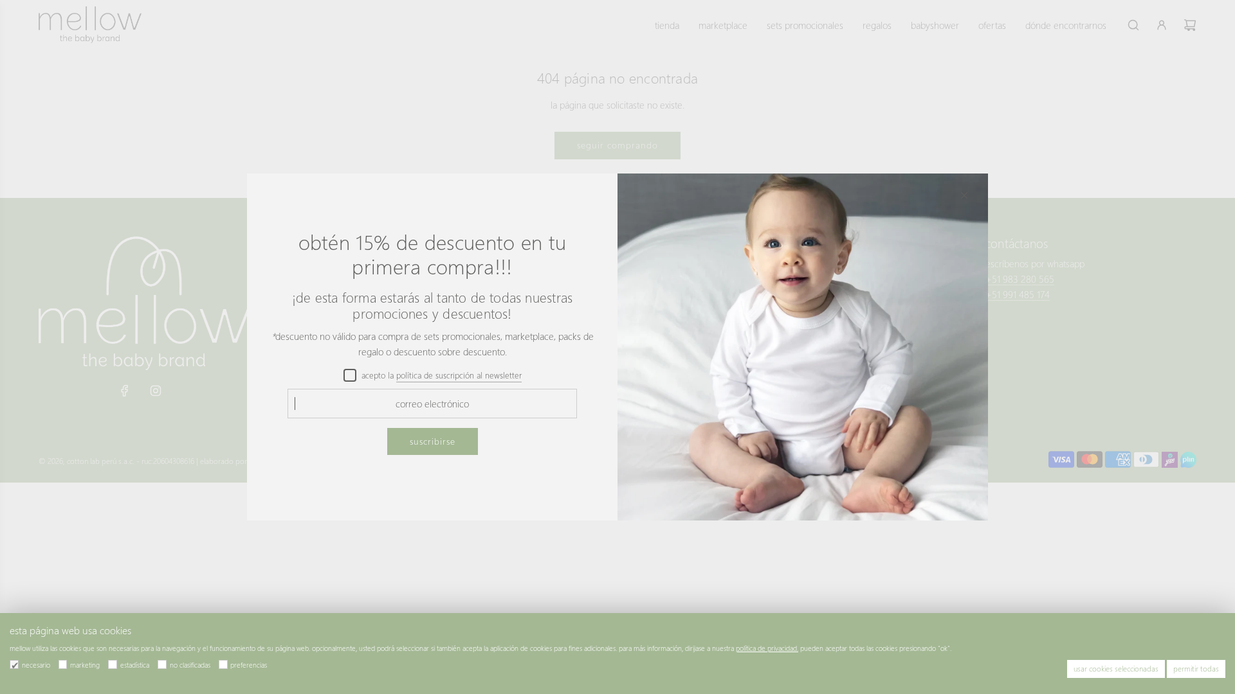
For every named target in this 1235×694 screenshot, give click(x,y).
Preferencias (248, 665)
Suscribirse (432, 441)
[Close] (964, 195)
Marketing (85, 665)
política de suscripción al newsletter (459, 374)
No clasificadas (190, 665)
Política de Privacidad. (767, 648)
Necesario (36, 665)
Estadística (134, 665)
